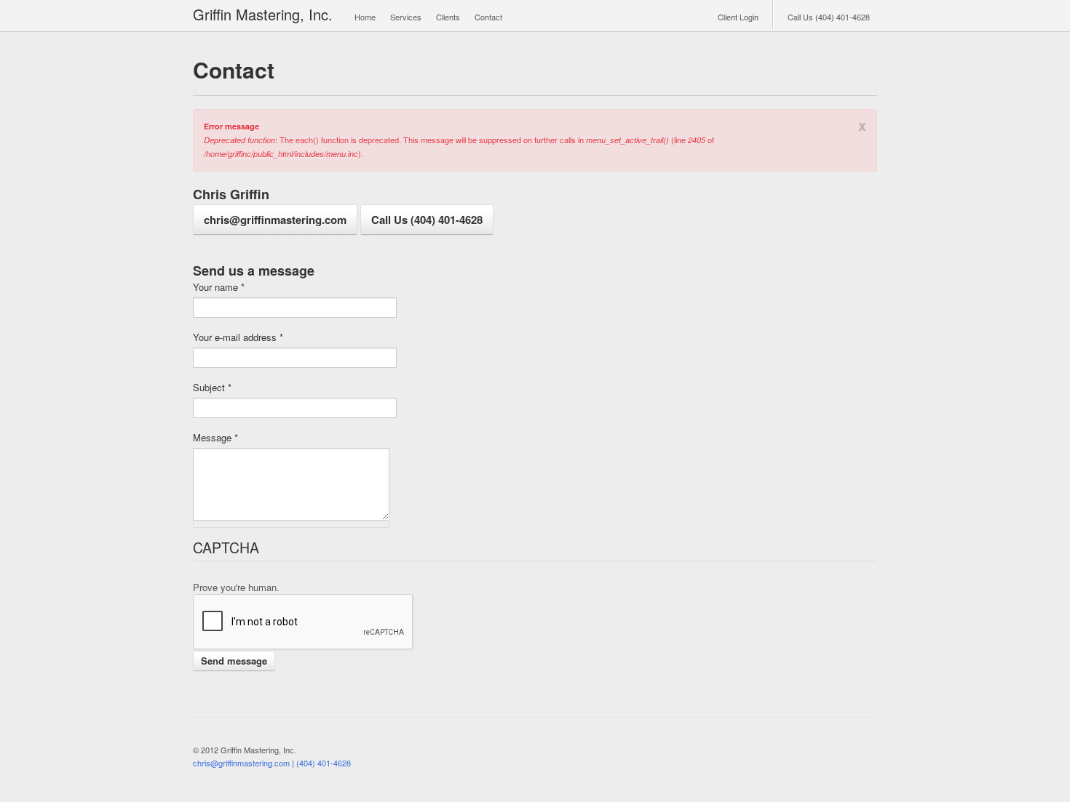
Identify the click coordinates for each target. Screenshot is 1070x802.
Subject (212, 387)
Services (405, 17)
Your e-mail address (238, 337)
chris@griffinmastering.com (275, 220)
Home (365, 17)
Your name (219, 287)
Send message (234, 660)
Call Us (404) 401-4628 (829, 17)
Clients (448, 17)
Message (215, 437)
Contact (488, 17)
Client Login (738, 17)
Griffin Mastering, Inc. (263, 14)
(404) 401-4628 (323, 763)
